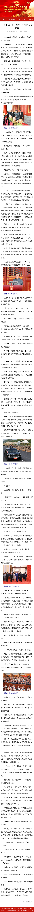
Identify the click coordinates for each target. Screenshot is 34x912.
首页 (3, 19)
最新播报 (12, 19)
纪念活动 (22, 19)
